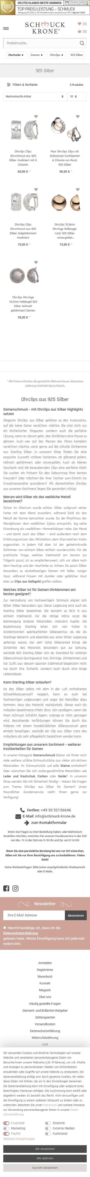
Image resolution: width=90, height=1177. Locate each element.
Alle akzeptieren (45, 1149)
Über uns (45, 997)
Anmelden (45, 963)
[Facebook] (6, 888)
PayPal (15, 1133)
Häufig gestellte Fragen (45, 1003)
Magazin (45, 990)
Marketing (18, 1128)
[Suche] (82, 43)
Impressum (50, 1105)
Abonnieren (76, 915)
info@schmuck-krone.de (55, 816)
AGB (45, 1044)
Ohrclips (55, 55)
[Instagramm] (15, 888)
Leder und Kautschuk (19, 776)
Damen (35, 55)
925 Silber (45, 71)
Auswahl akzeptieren (45, 1168)
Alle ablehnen (45, 1158)
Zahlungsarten (45, 1017)
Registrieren (45, 969)
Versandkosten (45, 1024)
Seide (62, 776)
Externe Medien (64, 1128)
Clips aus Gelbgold (27, 581)
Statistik (59, 1123)
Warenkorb (85, 31)
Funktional (60, 1133)
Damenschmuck (44, 755)
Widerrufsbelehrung (45, 1037)
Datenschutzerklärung (45, 1031)
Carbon (43, 776)
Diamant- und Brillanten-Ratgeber (45, 1010)
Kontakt (45, 983)
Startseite (14, 55)
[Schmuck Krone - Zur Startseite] (45, 27)
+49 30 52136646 (56, 810)
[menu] (6, 28)
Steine (65, 766)
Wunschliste (85, 23)
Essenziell (17, 1123)
